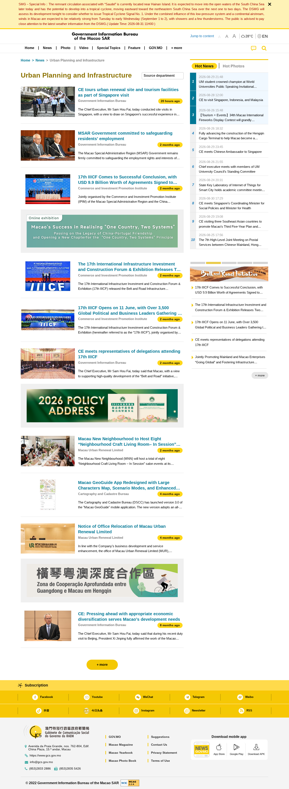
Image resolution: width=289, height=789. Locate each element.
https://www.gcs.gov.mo (45, 755)
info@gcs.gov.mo (41, 762)
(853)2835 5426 (70, 768)
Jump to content (202, 36)
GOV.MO (115, 736)
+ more (260, 375)
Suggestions (160, 736)
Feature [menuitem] (134, 48)
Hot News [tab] (204, 66)
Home (25, 60)
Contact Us (159, 744)
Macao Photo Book (122, 760)
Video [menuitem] (83, 48)
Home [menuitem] (29, 48)
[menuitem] (47, 48)
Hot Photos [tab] (234, 66)
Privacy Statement (164, 752)
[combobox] (162, 75)
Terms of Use (160, 760)
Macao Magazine (121, 744)
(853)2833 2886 (40, 768)
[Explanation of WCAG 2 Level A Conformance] (130, 783)
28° (249, 36)
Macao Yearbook (121, 752)
